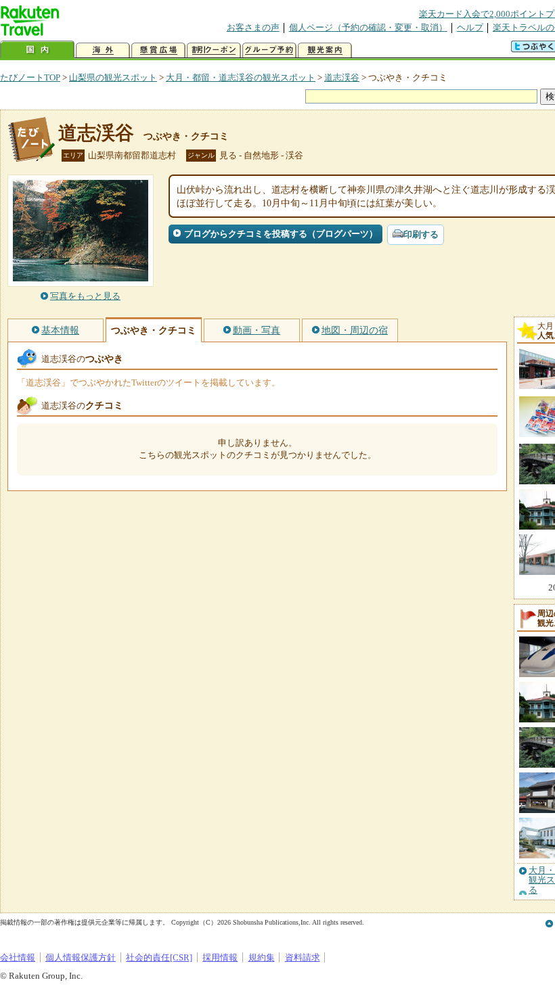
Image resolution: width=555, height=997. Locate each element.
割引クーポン (214, 50)
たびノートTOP (30, 77)
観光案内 (325, 50)
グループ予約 (269, 50)
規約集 (261, 957)
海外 (103, 50)
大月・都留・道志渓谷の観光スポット (240, 77)
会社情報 (17, 957)
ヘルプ (470, 27)
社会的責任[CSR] (159, 957)
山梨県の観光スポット (113, 77)
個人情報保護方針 (80, 957)
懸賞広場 (158, 50)
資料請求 (302, 957)
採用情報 (220, 957)
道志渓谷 (341, 77)
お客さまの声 (253, 27)
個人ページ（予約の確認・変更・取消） (368, 27)
